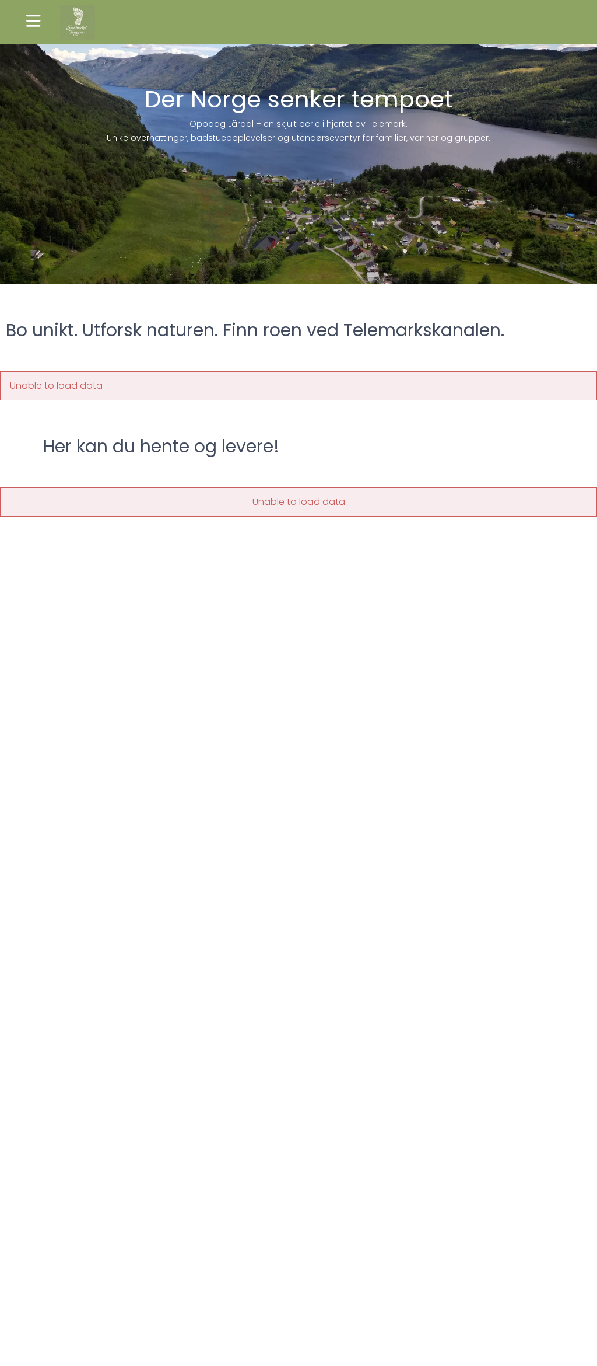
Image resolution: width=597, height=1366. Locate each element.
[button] (33, 22)
